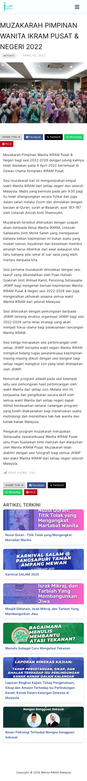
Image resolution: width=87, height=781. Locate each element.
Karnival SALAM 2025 (22, 574)
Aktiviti (8, 55)
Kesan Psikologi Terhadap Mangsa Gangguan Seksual (39, 734)
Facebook (35, 137)
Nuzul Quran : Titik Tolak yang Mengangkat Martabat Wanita (38, 537)
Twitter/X (55, 137)
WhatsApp (75, 137)
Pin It (8, 143)
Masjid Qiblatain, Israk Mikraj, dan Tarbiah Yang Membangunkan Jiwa (42, 611)
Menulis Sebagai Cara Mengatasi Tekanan (37, 648)
